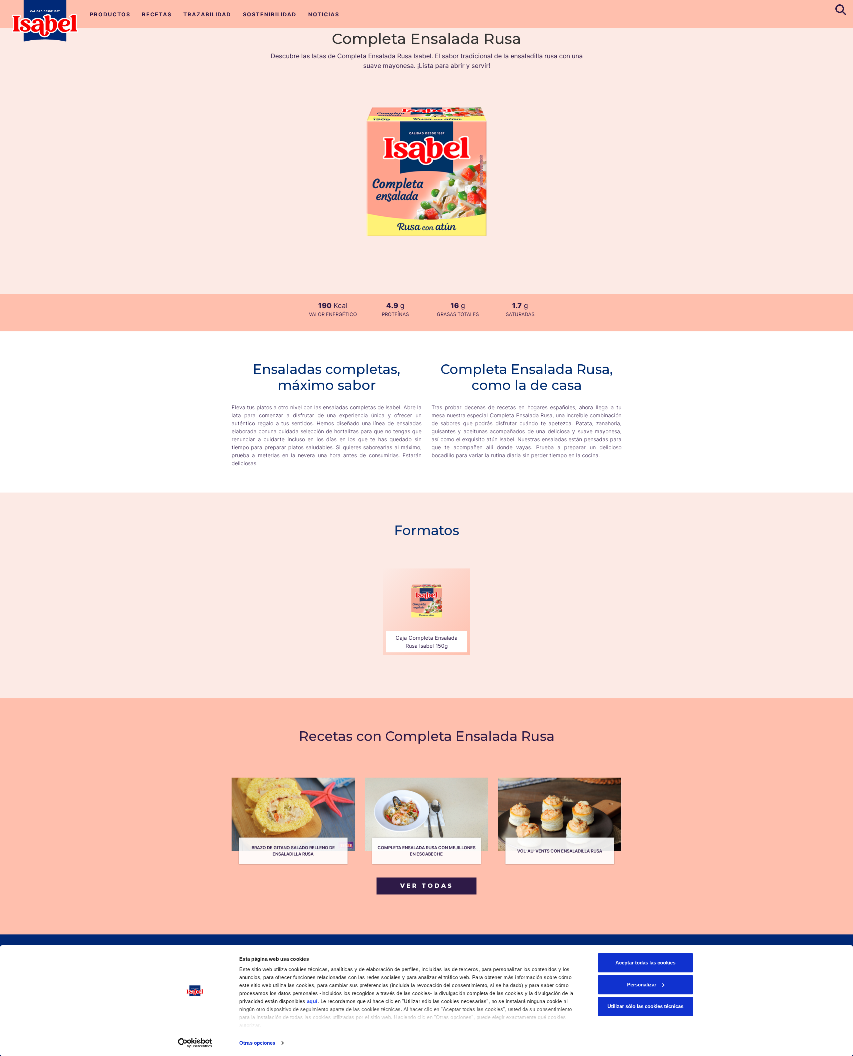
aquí (312, 1001)
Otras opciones (257, 1043)
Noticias (323, 14)
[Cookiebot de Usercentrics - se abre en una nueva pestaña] (195, 1043)
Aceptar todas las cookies (645, 962)
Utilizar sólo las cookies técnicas (645, 1006)
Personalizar (641, 984)
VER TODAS (426, 885)
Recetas (157, 14)
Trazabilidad (207, 14)
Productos (110, 14)
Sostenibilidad (270, 14)
